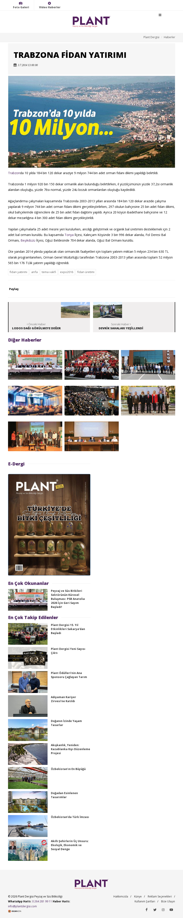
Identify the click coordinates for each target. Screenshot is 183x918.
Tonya (69, 235)
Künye (138, 896)
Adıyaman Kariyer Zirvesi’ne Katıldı (63, 699)
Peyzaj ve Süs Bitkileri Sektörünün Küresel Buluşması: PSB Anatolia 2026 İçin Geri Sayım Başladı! (68, 599)
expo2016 (66, 272)
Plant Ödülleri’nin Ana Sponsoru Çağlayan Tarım (69, 675)
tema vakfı (49, 272)
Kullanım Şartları (145, 901)
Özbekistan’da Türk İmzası (70, 817)
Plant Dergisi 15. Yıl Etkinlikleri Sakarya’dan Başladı (68, 629)
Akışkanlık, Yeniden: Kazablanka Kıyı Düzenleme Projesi (70, 749)
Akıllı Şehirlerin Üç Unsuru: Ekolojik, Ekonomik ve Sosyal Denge (70, 845)
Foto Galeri (21, 7)
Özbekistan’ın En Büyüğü (68, 769)
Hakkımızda (120, 896)
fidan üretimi (85, 272)
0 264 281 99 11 (42, 901)
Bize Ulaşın (168, 901)
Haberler (169, 37)
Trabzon (14, 173)
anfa (34, 272)
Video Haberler (49, 7)
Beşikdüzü (28, 240)
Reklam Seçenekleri (160, 896)
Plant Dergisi (151, 37)
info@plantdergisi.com (22, 906)
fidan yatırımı (18, 272)
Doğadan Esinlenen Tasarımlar (64, 795)
